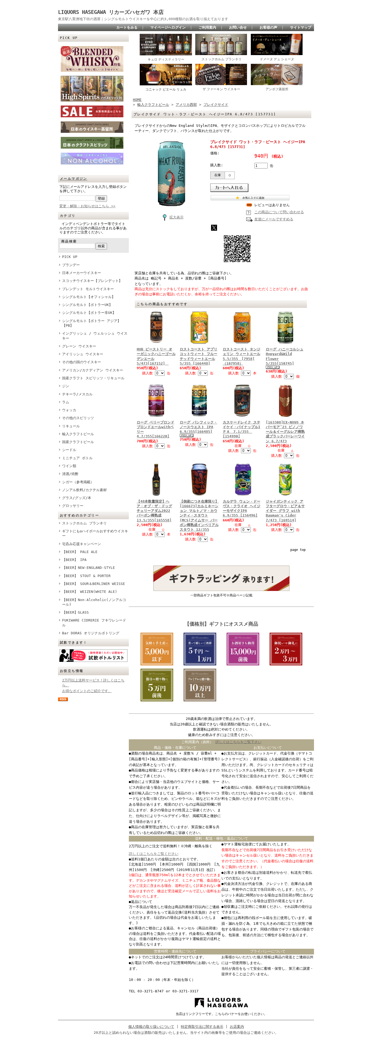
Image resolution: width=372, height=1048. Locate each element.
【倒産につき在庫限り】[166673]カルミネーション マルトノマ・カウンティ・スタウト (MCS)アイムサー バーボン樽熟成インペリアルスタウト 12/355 (199, 515)
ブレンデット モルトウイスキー (88, 289)
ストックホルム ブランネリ (84, 523)
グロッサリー (72, 506)
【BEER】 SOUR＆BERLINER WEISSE (93, 584)
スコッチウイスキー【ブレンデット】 (92, 281)
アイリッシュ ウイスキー (82, 354)
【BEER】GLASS (75, 612)
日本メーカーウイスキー (81, 273)
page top (298, 550)
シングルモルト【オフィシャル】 (88, 297)
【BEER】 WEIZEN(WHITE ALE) (89, 592)
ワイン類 (69, 466)
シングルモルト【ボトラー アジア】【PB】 (91, 323)
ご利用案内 (207, 27)
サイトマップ (300, 27)
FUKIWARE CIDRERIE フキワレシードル (94, 622)
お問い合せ (238, 27)
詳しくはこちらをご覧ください (153, 854)
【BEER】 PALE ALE (79, 552)
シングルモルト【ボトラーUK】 (87, 305)
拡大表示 (176, 217)
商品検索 (69, 241)
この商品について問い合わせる (279, 212)
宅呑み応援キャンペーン (81, 544)
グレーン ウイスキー (79, 346)
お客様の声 (268, 27)
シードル (69, 450)
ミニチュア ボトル (77, 458)
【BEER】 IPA (74, 560)
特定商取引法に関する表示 (202, 1027)
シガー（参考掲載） (78, 482)
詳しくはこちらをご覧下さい (238, 742)
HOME (137, 100)
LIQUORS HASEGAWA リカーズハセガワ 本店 (113, 12)
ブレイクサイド (215, 105)
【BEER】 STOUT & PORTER (86, 576)
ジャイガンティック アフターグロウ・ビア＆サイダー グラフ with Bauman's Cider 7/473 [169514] (285, 510)
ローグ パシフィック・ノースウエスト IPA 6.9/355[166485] (198, 427)
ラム (65, 402)
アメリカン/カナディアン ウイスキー (92, 370)
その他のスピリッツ (78, 418)
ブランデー (71, 265)
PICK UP (69, 257)
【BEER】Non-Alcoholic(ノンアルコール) (94, 602)
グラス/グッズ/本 (76, 498)
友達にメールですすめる (273, 219)
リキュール (71, 426)
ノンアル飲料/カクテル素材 (84, 490)
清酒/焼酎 (70, 474)
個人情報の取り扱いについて (151, 1027)
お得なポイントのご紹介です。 (87, 691)
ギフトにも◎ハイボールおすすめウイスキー (95, 533)
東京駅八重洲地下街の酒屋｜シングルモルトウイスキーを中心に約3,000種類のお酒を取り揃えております (143, 19)
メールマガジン (73, 179)
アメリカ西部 (186, 105)
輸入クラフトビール (78, 434)
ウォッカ (69, 410)
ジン (65, 386)
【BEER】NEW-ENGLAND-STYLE (88, 568)
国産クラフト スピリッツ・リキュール (93, 378)
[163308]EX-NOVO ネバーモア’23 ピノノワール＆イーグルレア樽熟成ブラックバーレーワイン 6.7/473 (285, 431)
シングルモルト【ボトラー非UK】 (89, 313)
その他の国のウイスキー (81, 362)
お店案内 (237, 1027)
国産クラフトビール (78, 442)
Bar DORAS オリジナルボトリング (90, 633)
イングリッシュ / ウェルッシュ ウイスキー (94, 335)
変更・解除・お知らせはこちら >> (87, 206)
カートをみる (127, 27)
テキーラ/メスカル (77, 394)
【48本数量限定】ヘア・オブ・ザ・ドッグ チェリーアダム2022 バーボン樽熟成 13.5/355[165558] (154, 510)
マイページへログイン (168, 27)
